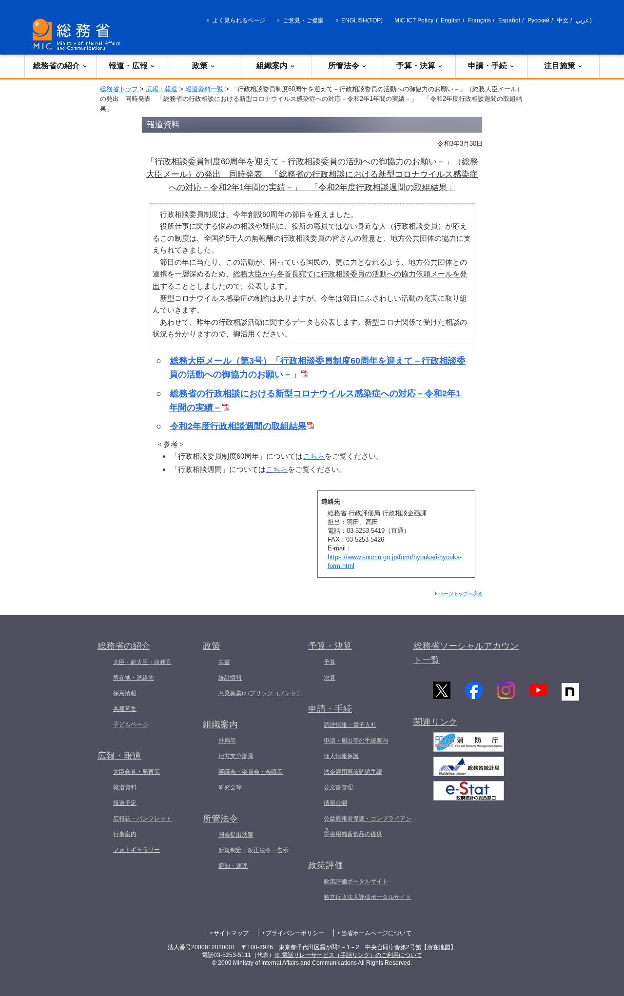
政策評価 (325, 865)
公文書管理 (338, 787)
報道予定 (124, 803)
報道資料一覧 (204, 89)
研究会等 (230, 787)
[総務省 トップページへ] (78, 34)
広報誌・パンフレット (142, 818)
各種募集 (124, 708)
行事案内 (124, 834)
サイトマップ (231, 933)
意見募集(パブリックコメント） (260, 693)
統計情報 (230, 677)
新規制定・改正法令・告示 (253, 850)
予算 (329, 662)
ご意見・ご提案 (303, 20)
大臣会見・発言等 (136, 771)
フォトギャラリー (136, 849)
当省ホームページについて (376, 933)
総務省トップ (119, 89)
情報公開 (335, 803)
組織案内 (272, 65)
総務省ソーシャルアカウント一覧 (466, 653)
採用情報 (124, 693)
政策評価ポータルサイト (356, 881)
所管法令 (343, 65)
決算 (329, 677)
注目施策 (559, 65)
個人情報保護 (341, 756)
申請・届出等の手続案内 (356, 740)
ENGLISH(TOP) (362, 20)
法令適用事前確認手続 (353, 771)
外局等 (227, 740)
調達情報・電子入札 (350, 725)
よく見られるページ (239, 20)
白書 (224, 662)
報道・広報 (128, 65)
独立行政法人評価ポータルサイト (367, 897)
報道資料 (124, 787)
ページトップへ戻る (461, 593)
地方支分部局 (236, 756)
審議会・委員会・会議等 (250, 771)
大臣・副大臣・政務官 (142, 662)
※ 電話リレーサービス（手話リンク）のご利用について (348, 955)
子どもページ (130, 724)
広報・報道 (161, 89)
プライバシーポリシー (295, 933)
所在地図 (438, 947)
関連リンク (435, 722)
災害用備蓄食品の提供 (353, 834)
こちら (314, 456)
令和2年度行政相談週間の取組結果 (238, 426)
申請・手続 (487, 65)
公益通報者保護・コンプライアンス (367, 824)
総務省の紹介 (56, 65)
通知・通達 (233, 865)
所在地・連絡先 (133, 677)
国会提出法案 (236, 834)
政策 (200, 65)
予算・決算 (415, 65)
